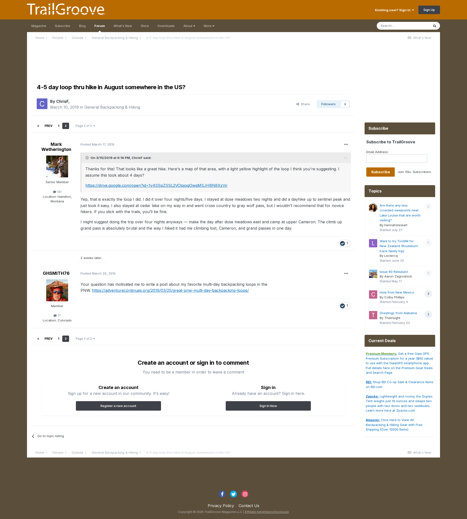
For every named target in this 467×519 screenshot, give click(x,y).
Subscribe (62, 26)
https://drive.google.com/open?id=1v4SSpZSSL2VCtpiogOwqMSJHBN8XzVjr (156, 185)
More (208, 26)
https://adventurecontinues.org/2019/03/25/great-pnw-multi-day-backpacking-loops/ (170, 290)
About (188, 26)
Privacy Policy (221, 505)
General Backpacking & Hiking (112, 107)
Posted (97, 144)
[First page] (38, 126)
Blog (82, 26)
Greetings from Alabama (398, 313)
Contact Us (249, 505)
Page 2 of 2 (84, 126)
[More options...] (346, 144)
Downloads (166, 26)
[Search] (434, 26)
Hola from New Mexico (397, 292)
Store (145, 26)
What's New (123, 26)
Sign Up (429, 10)
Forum (99, 26)
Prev (49, 126)
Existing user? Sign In (393, 10)
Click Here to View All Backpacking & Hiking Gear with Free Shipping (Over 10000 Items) (394, 424)
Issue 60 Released (394, 272)
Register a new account (118, 406)
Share (304, 104)
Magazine (38, 26)
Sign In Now (268, 406)
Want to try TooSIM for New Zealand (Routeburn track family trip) (399, 246)
